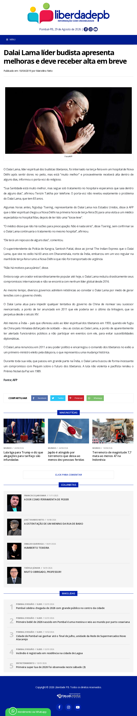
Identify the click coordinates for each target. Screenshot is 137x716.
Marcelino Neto (44, 70)
